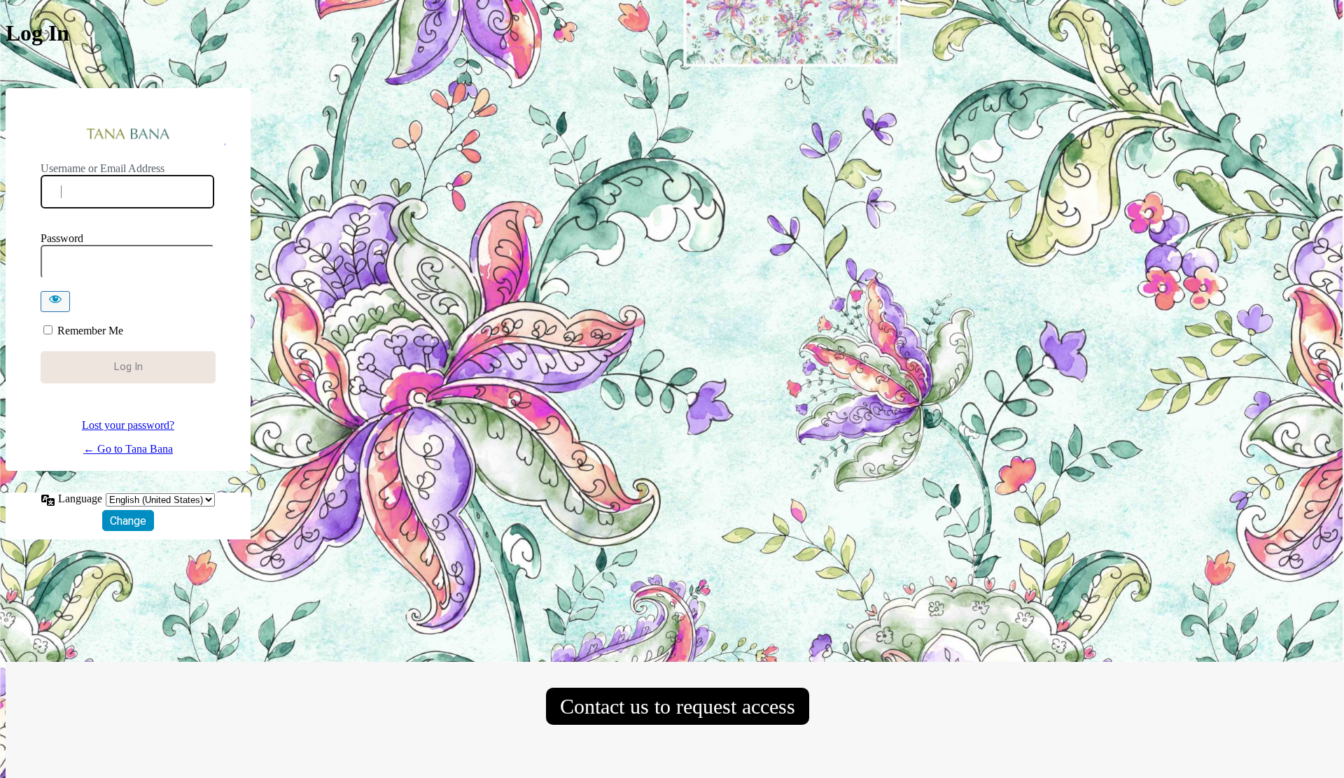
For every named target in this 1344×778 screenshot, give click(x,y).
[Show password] (55, 301)
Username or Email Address (102, 168)
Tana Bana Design (128, 135)
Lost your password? (128, 425)
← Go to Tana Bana (128, 449)
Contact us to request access (677, 706)
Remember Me (90, 331)
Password (62, 238)
